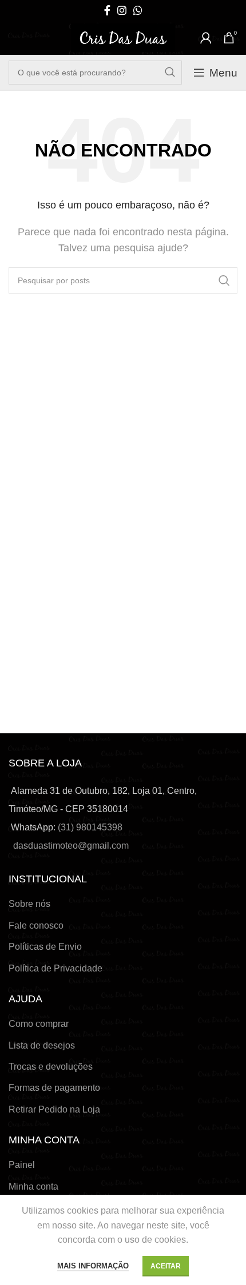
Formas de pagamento (54, 1088)
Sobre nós (29, 904)
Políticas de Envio (45, 946)
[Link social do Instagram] (122, 10)
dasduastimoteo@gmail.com (71, 845)
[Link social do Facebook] (107, 10)
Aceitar (165, 1266)
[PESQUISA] (170, 73)
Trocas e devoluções (51, 1066)
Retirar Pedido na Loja (54, 1109)
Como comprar (39, 1024)
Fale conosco (36, 925)
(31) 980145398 (90, 827)
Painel (22, 1165)
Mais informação (93, 1266)
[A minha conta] (206, 37)
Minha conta (33, 1186)
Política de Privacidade (55, 968)
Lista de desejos (42, 1045)
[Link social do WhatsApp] (138, 10)
